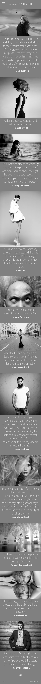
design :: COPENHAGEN (20, 4)
